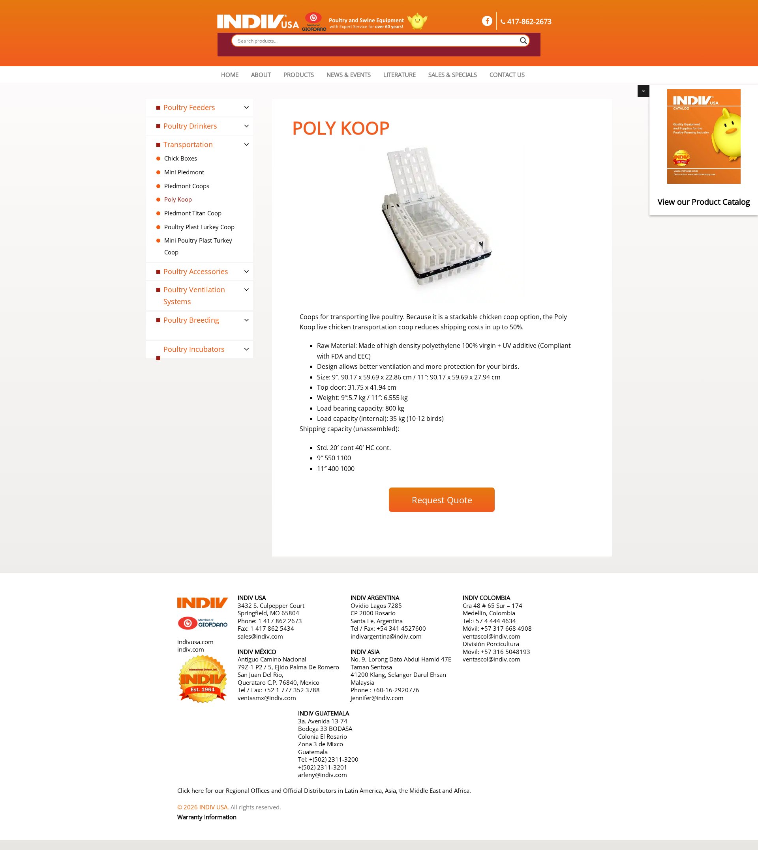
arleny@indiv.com (323, 775)
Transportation (188, 144)
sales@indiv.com (260, 636)
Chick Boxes (180, 158)
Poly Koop (178, 199)
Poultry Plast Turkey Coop (199, 227)
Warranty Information (206, 817)
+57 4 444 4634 (494, 621)
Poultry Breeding (191, 320)
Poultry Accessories (195, 271)
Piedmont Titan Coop (192, 213)
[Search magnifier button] (523, 40)
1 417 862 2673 (280, 621)
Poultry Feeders (189, 107)
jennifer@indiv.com (377, 698)
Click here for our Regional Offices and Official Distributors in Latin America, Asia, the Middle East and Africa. (324, 790)
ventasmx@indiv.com (267, 698)
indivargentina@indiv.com (386, 636)
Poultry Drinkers (190, 126)
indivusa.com (195, 642)
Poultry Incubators (194, 349)
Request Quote (442, 500)
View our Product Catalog (704, 201)
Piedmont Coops (186, 186)
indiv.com (190, 649)
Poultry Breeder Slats (186, 340)
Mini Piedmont (184, 172)
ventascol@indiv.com (491, 636)
